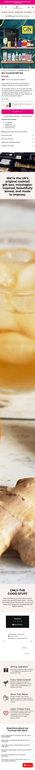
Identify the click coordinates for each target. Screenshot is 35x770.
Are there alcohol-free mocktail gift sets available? (15, 745)
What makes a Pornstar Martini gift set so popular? (15, 741)
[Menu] (2, 7)
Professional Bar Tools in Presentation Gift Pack (22, 104)
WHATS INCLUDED (6, 135)
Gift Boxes (4, 12)
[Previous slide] (2, 16)
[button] (4, 641)
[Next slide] (33, 16)
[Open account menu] (29, 7)
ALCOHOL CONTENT (7, 139)
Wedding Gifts (19, 12)
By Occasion (28, 12)
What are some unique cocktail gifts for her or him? (16, 750)
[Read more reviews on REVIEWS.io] (17, 625)
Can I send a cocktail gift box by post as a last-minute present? (15, 760)
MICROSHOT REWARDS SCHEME (10, 142)
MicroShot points (9, 131)
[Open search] (6, 7)
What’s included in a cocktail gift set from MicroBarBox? (16, 736)
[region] (17, 641)
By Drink (11, 12)
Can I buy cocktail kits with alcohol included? (13, 755)
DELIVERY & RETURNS (7, 146)
